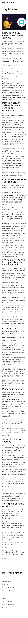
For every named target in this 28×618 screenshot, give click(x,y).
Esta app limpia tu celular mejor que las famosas (12, 35)
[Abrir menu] (25, 3)
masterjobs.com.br (8, 2)
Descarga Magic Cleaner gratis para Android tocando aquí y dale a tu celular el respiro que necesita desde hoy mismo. (13, 552)
